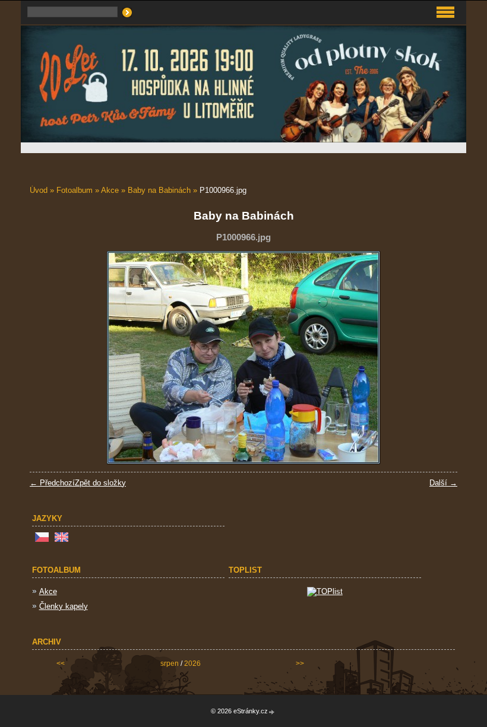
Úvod (39, 190)
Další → (443, 482)
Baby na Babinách (159, 190)
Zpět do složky (100, 482)
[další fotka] (438, 357)
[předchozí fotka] (49, 357)
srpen (169, 663)
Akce (110, 190)
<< (60, 663)
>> (300, 663)
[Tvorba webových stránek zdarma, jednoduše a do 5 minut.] (272, 712)
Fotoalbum (74, 190)
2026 (192, 663)
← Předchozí (52, 482)
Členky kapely (63, 606)
